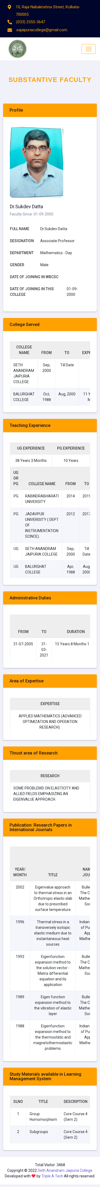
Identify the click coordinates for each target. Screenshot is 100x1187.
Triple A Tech (52, 1176)
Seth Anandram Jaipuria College (65, 1170)
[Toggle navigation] (89, 49)
